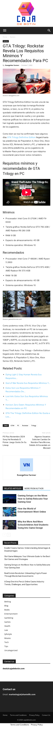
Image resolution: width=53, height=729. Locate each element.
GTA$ (12, 425)
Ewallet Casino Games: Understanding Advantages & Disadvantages (27, 549)
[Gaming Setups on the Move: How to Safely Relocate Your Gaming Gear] (9, 498)
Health (7, 626)
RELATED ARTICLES (12, 488)
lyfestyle (8, 634)
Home (5, 37)
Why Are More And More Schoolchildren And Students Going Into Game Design (33, 524)
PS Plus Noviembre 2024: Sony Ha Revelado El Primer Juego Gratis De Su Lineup (14, 440)
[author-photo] (26, 471)
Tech (6, 642)
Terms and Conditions (18, 715)
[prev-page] (4, 534)
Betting (7, 601)
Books (7, 609)
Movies (7, 638)
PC (18, 425)
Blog (6, 605)
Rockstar (25, 425)
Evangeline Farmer (12, 65)
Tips (6, 646)
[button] (4, 30)
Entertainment (11, 613)
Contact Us (46, 715)
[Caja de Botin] (26, 13)
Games (12, 37)
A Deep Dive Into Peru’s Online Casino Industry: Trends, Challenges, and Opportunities (24, 583)
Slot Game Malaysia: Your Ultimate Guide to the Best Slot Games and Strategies (27, 557)
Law (6, 630)
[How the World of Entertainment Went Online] (9, 511)
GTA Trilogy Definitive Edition (21, 137)
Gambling (8, 618)
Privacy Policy (34, 715)
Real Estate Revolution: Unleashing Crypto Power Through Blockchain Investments (25, 574)
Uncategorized (11, 650)
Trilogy (33, 425)
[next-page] (8, 534)
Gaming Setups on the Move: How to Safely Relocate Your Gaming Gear (33, 498)
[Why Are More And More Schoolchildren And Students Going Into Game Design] (9, 524)
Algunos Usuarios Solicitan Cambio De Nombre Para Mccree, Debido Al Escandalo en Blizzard (39, 442)
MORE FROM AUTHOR (34, 488)
